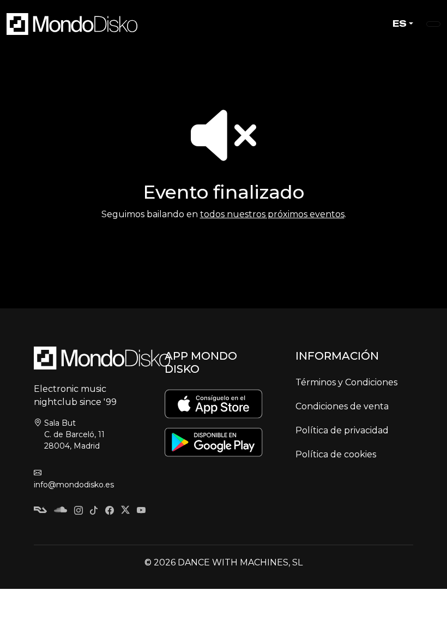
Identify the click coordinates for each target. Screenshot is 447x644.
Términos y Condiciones (346, 382)
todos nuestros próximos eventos (272, 214)
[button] (433, 24)
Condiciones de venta (342, 406)
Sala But (74, 434)
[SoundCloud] (60, 511)
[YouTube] (141, 511)
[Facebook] (109, 511)
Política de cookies (335, 454)
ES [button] (399, 23)
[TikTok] (93, 511)
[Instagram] (78, 511)
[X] (125, 511)
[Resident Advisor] (40, 511)
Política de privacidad (342, 430)
